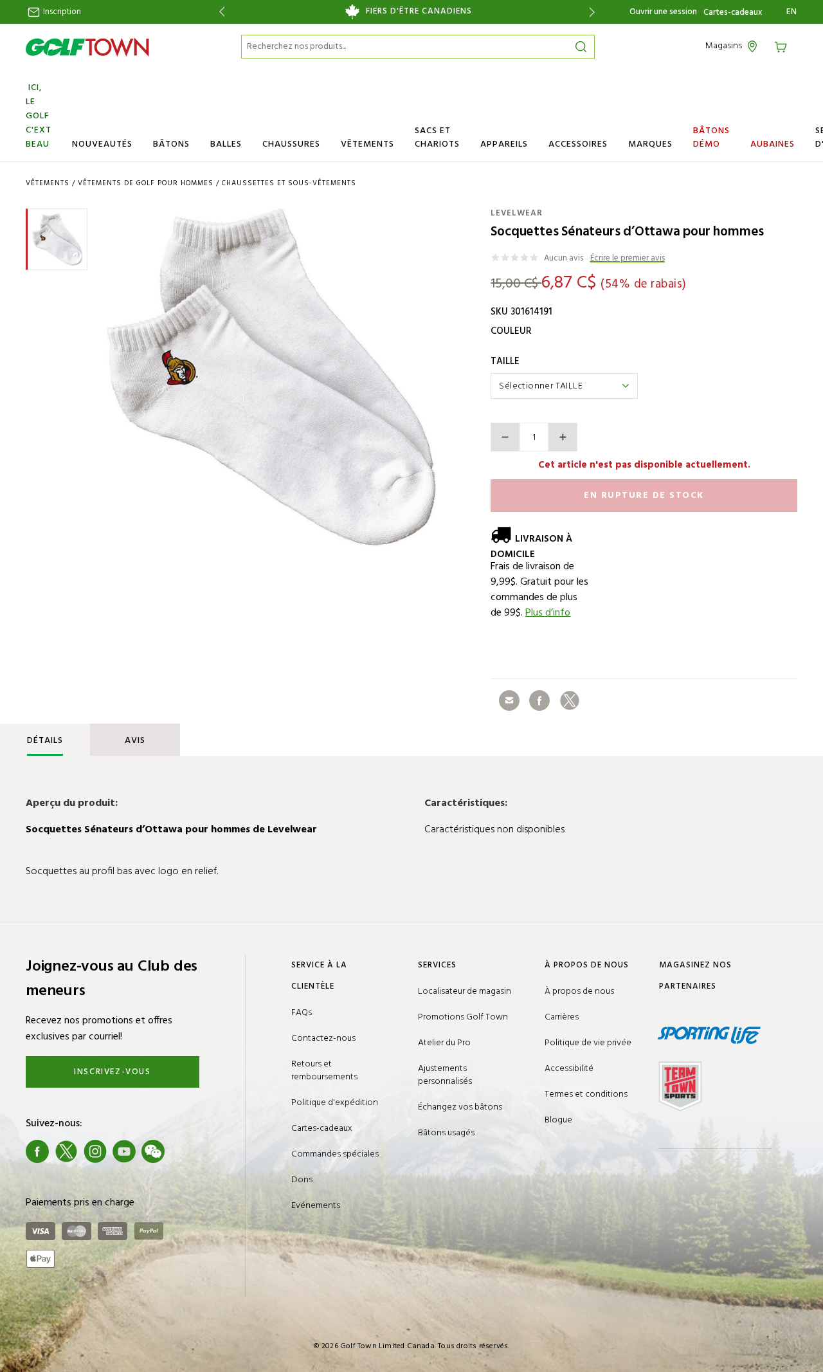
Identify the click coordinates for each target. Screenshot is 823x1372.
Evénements (315, 1205)
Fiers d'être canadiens (419, 11)
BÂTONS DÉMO (711, 137)
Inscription (61, 12)
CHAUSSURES (291, 144)
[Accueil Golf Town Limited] (87, 47)
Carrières (562, 1017)
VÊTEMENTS (367, 144)
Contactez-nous (323, 1038)
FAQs (301, 1012)
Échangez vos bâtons (460, 1107)
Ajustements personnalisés (445, 1075)
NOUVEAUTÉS (102, 144)
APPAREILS (504, 144)
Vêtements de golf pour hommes (145, 183)
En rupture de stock (644, 495)
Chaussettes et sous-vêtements (289, 183)
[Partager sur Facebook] (539, 700)
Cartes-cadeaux (732, 13)
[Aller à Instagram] (95, 1151)
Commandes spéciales (335, 1154)
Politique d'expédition (334, 1102)
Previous (219, 11)
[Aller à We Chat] (153, 1151)
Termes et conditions (586, 1094)
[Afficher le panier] (785, 46)
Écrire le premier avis (627, 259)
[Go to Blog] (182, 1151)
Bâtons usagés (446, 1133)
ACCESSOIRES (578, 144)
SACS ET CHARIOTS (437, 137)
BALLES (226, 144)
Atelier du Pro (444, 1043)
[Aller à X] (66, 1151)
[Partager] (509, 700)
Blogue (558, 1120)
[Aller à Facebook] (37, 1151)
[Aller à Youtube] (124, 1151)
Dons (301, 1180)
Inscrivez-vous (112, 1072)
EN (791, 12)
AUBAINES (772, 144)
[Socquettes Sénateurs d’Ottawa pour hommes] (272, 377)
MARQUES (650, 144)
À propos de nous (579, 991)
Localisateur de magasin (464, 991)
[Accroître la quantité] (562, 437)
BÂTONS (171, 144)
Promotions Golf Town (463, 1017)
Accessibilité (569, 1068)
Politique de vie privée (588, 1043)
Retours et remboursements (324, 1070)
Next (594, 11)
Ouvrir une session (663, 12)
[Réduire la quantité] (505, 437)
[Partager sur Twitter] (569, 700)
